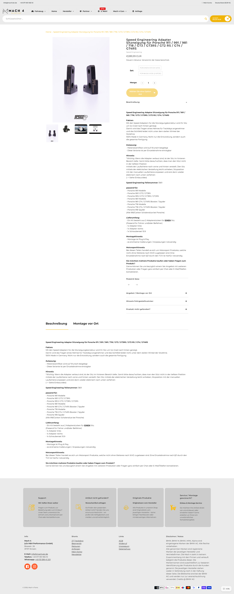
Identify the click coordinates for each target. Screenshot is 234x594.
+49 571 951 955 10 (26, 3)
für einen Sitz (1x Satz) (150, 68)
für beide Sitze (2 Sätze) (150, 73)
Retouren (76, 546)
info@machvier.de (10, 3)
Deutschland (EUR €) (223, 3)
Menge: (133, 82)
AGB (121, 541)
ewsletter (77, 554)
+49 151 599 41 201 (43, 559)
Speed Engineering (134, 52)
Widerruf (123, 543)
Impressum (124, 546)
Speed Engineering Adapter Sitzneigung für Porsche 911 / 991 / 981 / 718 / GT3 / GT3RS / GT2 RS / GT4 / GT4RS (102, 32)
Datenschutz (124, 549)
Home (48, 32)
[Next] (136, 284)
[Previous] (129, 284)
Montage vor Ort (85, 323)
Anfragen (76, 549)
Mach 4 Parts (33, 587)
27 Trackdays (77, 541)
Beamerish (77, 543)
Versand (145, 60)
